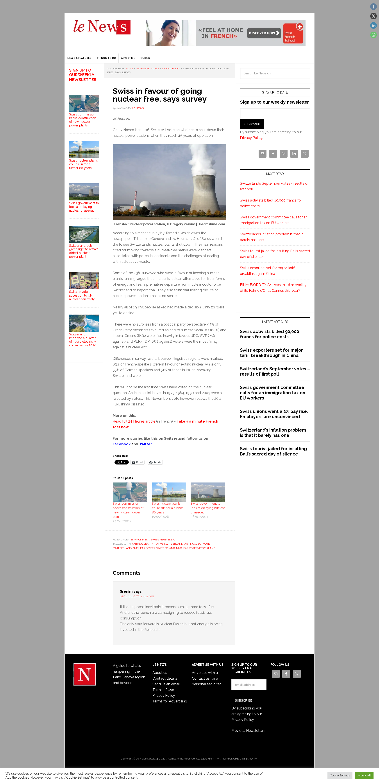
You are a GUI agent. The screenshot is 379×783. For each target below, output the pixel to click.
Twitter (145, 444)
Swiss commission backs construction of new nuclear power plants (82, 120)
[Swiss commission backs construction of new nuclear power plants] (130, 492)
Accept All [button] (364, 775)
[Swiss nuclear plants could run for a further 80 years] (169, 492)
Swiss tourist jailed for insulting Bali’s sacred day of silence (273, 451)
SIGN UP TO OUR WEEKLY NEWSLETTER (82, 75)
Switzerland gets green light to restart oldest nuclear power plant (83, 251)
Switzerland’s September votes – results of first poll (275, 371)
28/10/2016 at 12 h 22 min (137, 596)
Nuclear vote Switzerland (195, 548)
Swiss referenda (163, 539)
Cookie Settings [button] (340, 775)
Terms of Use (163, 690)
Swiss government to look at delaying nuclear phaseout (208, 508)
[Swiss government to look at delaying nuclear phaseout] (208, 492)
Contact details (164, 678)
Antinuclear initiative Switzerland (157, 543)
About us (159, 673)
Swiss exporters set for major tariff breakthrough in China (271, 352)
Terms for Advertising (169, 701)
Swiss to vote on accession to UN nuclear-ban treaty (82, 295)
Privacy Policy (251, 138)
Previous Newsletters (248, 731)
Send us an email (166, 684)
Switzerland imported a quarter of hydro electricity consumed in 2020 (82, 340)
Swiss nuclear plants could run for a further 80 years (167, 508)
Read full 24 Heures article (134, 421)
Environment (140, 539)
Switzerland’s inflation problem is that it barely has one (273, 432)
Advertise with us (206, 673)
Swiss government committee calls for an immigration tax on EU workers (272, 393)
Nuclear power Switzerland (154, 548)
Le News (102, 30)
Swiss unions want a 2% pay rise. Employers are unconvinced (274, 414)
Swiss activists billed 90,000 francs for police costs (269, 334)
